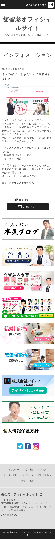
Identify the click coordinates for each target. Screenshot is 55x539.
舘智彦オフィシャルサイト (21, 532)
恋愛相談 (29, 469)
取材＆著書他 (44, 475)
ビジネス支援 (10, 475)
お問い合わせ (27, 480)
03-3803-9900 (37, 5)
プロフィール (27, 475)
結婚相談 (42, 469)
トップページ (15, 469)
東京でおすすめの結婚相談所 (18, 182)
